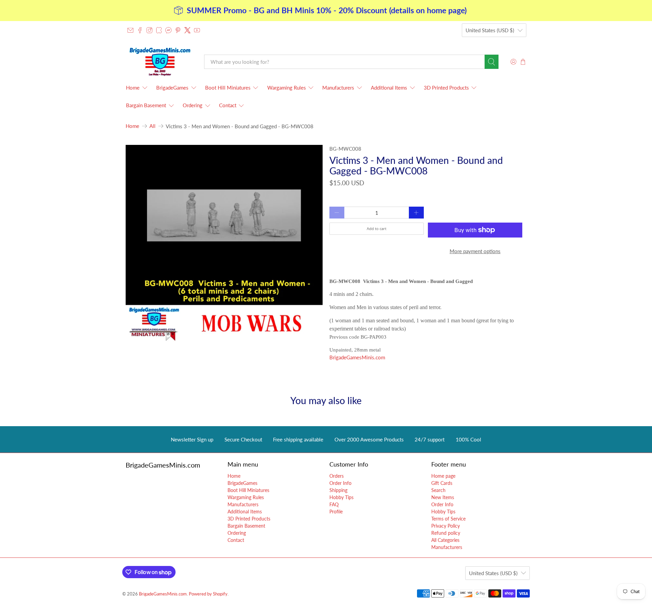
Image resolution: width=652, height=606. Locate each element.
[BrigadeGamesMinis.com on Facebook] (140, 30)
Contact (227, 105)
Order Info (340, 483)
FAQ (334, 504)
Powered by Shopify (208, 593)
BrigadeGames (172, 87)
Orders (336, 476)
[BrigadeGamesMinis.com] (160, 61)
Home (133, 87)
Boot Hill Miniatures (228, 87)
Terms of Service (448, 519)
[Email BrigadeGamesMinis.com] (130, 30)
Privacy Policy (445, 526)
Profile (336, 511)
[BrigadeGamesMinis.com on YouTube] (197, 30)
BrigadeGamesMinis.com (357, 357)
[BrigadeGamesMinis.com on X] (187, 30)
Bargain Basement (146, 105)
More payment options (475, 251)
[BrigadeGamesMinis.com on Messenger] (168, 30)
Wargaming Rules (286, 87)
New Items (442, 497)
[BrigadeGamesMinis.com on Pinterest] (178, 30)
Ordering (192, 105)
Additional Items (389, 87)
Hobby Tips (341, 497)
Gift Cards (441, 483)
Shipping (338, 490)
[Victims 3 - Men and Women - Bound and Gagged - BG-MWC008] (224, 243)
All (152, 126)
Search (438, 490)
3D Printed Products (446, 87)
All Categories (445, 540)
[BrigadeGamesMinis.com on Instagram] (149, 30)
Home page (443, 476)
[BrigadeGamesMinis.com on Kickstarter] (159, 30)
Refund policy (445, 533)
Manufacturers (338, 87)
